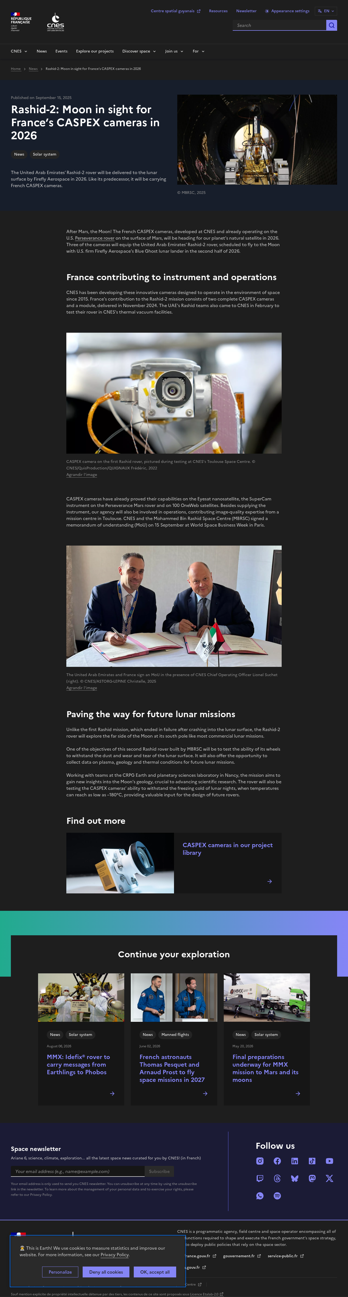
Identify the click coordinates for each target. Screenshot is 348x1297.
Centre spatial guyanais (172, 11)
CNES (16, 51)
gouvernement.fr (239, 1256)
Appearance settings (290, 11)
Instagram (259, 1161)
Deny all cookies (106, 1272)
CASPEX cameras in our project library (228, 849)
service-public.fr (283, 1256)
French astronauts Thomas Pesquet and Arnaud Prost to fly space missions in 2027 (172, 1068)
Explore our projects (95, 51)
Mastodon (312, 1178)
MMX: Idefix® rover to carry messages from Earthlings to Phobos (78, 1065)
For (196, 51)
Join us (171, 51)
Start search (331, 25)
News (42, 51)
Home (16, 68)
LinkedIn (294, 1161)
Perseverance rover (94, 238)
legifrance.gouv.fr (194, 1256)
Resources (218, 11)
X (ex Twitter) (329, 1178)
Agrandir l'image (81, 475)
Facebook (277, 1161)
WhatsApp (259, 1195)
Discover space (136, 51)
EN (327, 11)
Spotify (277, 1195)
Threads (277, 1178)
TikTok (312, 1161)
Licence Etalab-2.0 (204, 1294)
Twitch (259, 1178)
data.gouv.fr (189, 1267)
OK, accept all (155, 1272)
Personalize (60, 1272)
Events (61, 51)
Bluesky (294, 1178)
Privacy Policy (115, 1254)
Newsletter (246, 11)
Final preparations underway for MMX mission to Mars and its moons (265, 1068)
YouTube (329, 1161)
